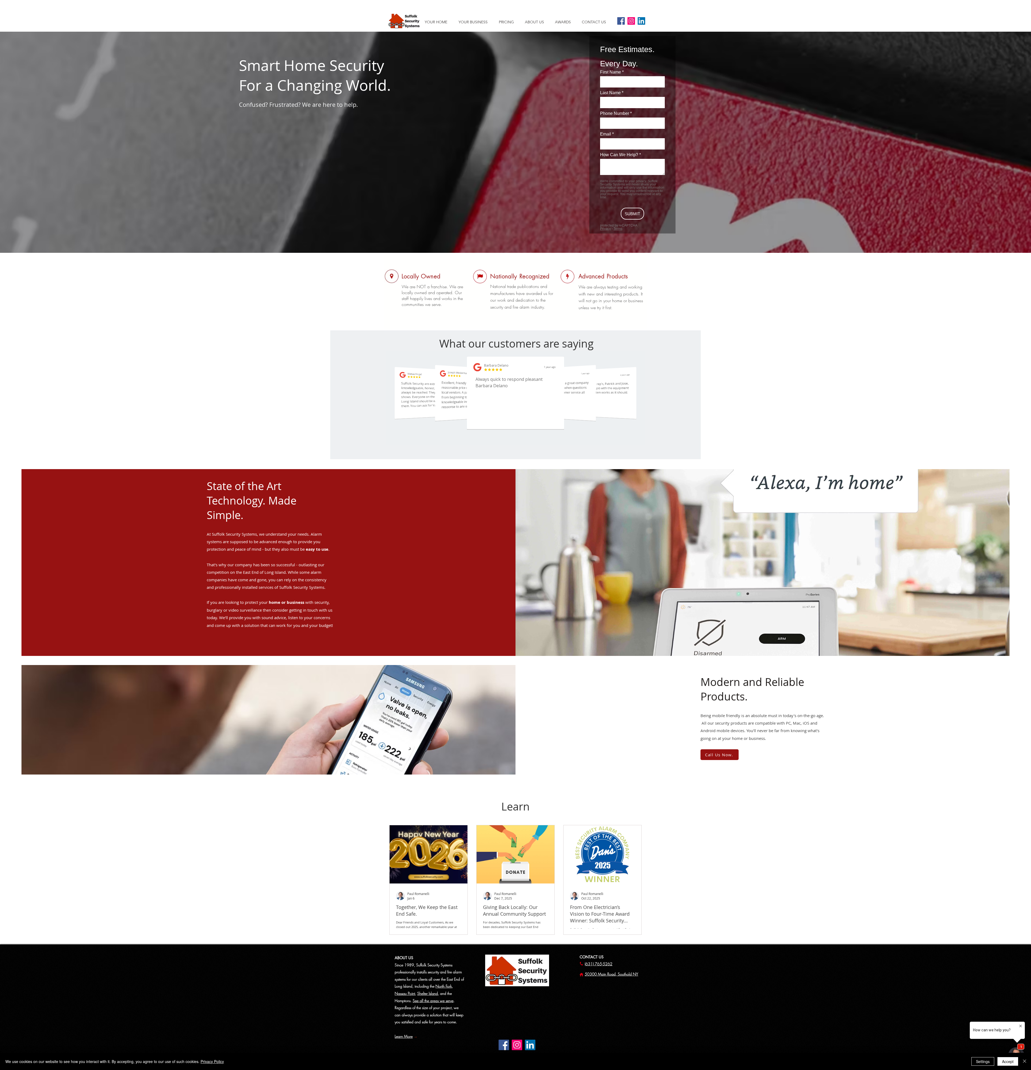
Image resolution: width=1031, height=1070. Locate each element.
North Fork (443, 986)
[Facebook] (621, 21)
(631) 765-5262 (598, 963)
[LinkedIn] (641, 21)
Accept (1008, 1061)
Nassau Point (405, 993)
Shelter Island (427, 993)
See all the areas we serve (433, 1000)
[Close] (1024, 1061)
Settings (983, 1061)
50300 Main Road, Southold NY (611, 974)
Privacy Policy (212, 1061)
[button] (537, 22)
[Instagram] (631, 21)
